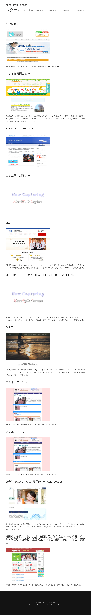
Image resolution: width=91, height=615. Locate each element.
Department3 (67, 10)
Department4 (80, 10)
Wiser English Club (20, 128)
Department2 (54, 10)
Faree (9, 327)
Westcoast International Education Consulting (40, 275)
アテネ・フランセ (17, 382)
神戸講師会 (12, 24)
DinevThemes (58, 605)
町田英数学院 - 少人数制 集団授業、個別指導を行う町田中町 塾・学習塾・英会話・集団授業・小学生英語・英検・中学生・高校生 (45, 539)
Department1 (41, 10)
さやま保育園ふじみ (18, 73)
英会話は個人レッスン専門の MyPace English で (37, 481)
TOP (31, 10)
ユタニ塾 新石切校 (18, 175)
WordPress (40, 605)
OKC (8, 222)
